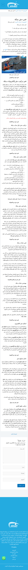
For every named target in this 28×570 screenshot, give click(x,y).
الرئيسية (14, 550)
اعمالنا (14, 557)
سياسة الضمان (14, 555)
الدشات (6, 49)
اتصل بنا (14, 553)
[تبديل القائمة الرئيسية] (2, 4)
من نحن (14, 559)
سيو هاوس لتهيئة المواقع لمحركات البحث (14, 566)
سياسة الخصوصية (14, 552)
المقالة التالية (14, 434)
